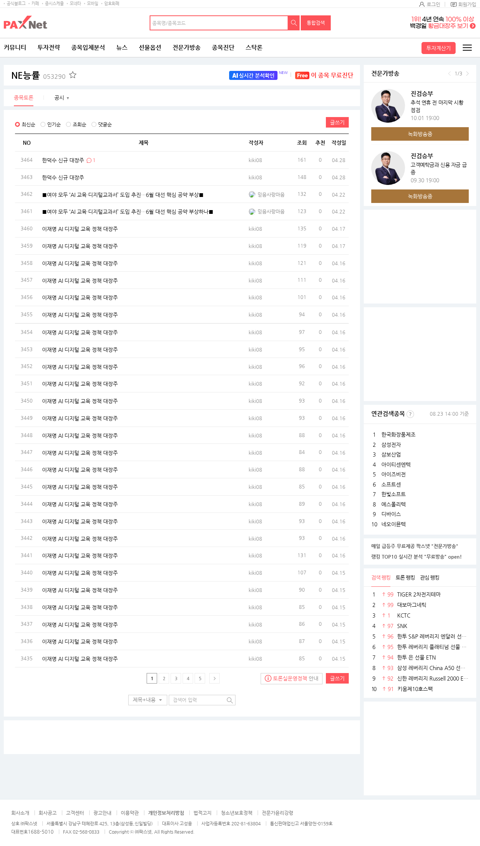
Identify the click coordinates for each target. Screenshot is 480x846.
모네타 (75, 4)
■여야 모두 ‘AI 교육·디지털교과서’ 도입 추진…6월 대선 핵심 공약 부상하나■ (127, 212)
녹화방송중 (420, 134)
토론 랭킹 (405, 577)
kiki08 (255, 160)
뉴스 (122, 47)
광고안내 (102, 813)
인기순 (54, 124)
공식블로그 (16, 4)
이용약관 (130, 813)
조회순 (79, 124)
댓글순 (105, 124)
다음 (467, 73)
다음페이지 (214, 678)
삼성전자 (391, 445)
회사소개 (20, 813)
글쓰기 (337, 122)
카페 (35, 4)
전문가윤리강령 (277, 813)
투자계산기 (438, 48)
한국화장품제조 (398, 434)
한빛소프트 (393, 494)
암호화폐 (111, 4)
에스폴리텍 (393, 504)
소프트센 (391, 484)
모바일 (92, 4)
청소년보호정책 (236, 813)
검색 (294, 23)
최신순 (28, 124)
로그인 (433, 4)
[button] (148, 700)
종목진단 (223, 47)
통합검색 (316, 23)
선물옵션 (150, 47)
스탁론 (254, 47)
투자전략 (49, 47)
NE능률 (38, 75)
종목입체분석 (88, 47)
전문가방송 (186, 47)
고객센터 (75, 813)
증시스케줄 (54, 4)
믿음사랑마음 (271, 194)
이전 (449, 73)
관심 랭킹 (429, 577)
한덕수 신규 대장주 (63, 160)
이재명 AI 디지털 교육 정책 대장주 (80, 229)
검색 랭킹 (380, 577)
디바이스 (391, 514)
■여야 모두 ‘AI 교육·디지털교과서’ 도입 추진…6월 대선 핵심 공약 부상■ (123, 194)
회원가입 (467, 4)
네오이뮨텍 (393, 524)
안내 (295, 678)
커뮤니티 (15, 47)
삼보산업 (391, 454)
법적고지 (203, 813)
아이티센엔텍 (396, 464)
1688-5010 (41, 831)
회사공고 (48, 813)
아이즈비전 (393, 474)
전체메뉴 (467, 47)
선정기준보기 (410, 414)
